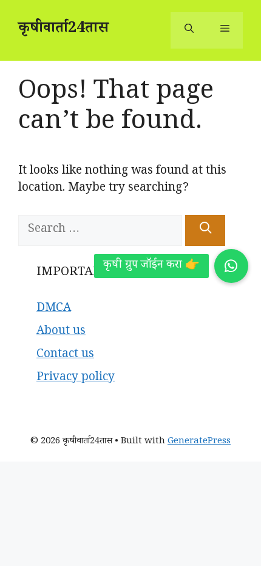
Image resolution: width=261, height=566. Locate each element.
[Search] (205, 230)
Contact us (65, 355)
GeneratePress (199, 442)
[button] (231, 266)
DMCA (53, 309)
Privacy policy (75, 378)
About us (61, 332)
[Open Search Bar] (188, 30)
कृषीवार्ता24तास (63, 30)
